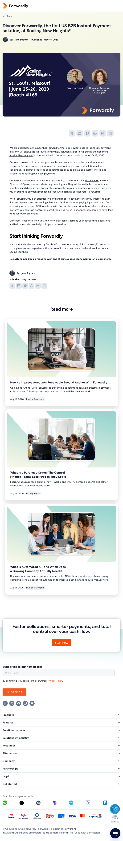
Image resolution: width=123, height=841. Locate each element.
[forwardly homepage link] (20, 5)
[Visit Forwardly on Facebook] (18, 703)
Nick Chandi (91, 180)
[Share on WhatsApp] (95, 133)
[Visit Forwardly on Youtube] (32, 703)
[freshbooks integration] (105, 803)
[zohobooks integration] (88, 803)
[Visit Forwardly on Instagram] (25, 703)
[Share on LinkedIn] (79, 133)
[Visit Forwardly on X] (11, 703)
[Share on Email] (102, 133)
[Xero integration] (71, 803)
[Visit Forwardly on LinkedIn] (5, 703)
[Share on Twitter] (72, 133)
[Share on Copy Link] (110, 133)
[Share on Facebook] (87, 133)
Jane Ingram (60, 184)
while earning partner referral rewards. (78, 191)
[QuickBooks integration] (5, 803)
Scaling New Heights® (21, 155)
